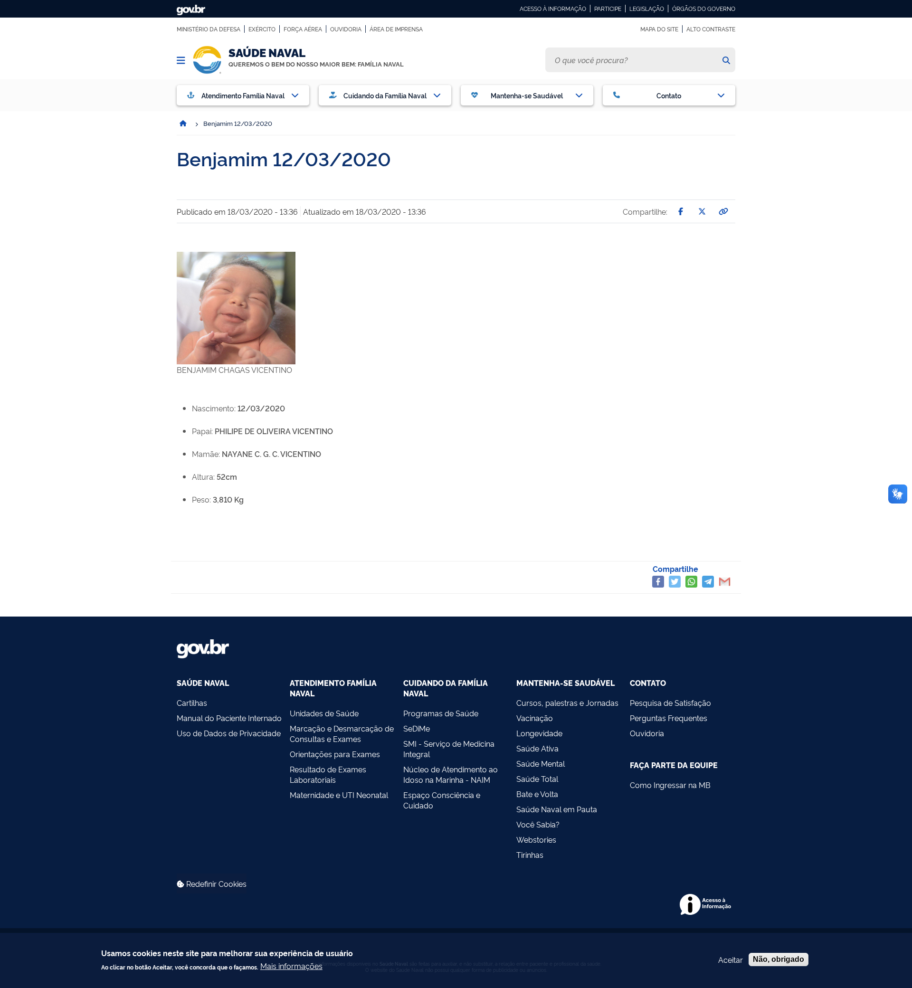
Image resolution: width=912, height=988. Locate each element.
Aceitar (730, 959)
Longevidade (539, 733)
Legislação (646, 8)
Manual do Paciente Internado (229, 717)
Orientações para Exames (335, 754)
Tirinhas (529, 854)
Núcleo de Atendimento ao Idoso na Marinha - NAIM (450, 774)
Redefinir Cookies (215, 883)
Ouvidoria (345, 29)
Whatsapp (691, 582)
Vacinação (534, 717)
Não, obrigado (778, 959)
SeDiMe (416, 728)
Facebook (658, 582)
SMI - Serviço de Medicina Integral (448, 748)
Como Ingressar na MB (670, 784)
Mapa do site (659, 29)
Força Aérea (303, 29)
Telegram (708, 582)
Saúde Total (537, 778)
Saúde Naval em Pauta (556, 809)
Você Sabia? (538, 824)
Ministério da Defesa (208, 29)
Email (725, 582)
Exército (262, 29)
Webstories (536, 839)
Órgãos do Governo (703, 8)
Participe (607, 8)
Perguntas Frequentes (668, 717)
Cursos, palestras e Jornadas (567, 702)
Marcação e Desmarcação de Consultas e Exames (342, 733)
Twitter (675, 582)
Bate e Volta (537, 793)
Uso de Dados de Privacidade (229, 733)
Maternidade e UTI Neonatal (339, 794)
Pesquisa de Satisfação (670, 702)
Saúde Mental (540, 763)
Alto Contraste (710, 29)
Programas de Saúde (440, 713)
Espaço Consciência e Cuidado (441, 799)
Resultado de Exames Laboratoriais (328, 774)
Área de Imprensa (396, 29)
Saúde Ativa (537, 748)
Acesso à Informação (553, 8)
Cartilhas (192, 702)
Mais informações (291, 965)
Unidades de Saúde (324, 713)
